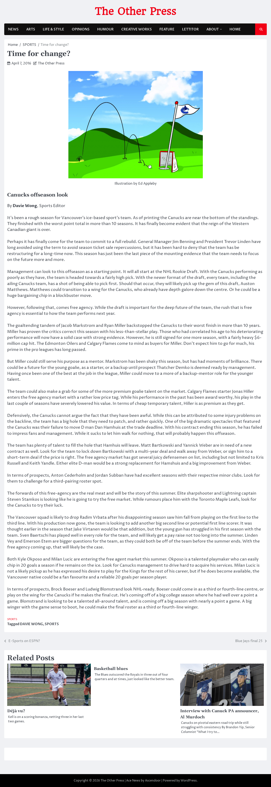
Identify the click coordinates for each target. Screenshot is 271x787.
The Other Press (135, 11)
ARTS (30, 29)
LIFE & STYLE (53, 29)
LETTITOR (190, 29)
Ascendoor (153, 781)
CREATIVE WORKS (136, 29)
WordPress (189, 781)
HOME (235, 29)
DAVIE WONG (31, 624)
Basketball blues (111, 668)
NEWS (13, 29)
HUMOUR (105, 29)
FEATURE (166, 29)
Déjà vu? (16, 710)
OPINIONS (81, 29)
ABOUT (212, 29)
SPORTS (12, 619)
